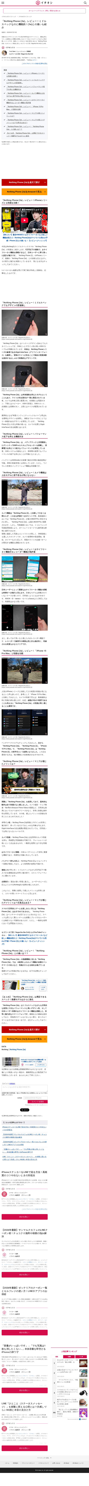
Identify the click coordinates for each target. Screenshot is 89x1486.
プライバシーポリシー (28, 1463)
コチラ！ (34, 60)
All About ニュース (78, 1463)
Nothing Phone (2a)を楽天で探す (24, 182)
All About (66, 1463)
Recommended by (73, 1419)
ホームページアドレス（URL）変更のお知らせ (44, 11)
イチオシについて (43, 1463)
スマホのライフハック (25, 16)
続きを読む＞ (24, 1217)
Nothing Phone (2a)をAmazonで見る (24, 191)
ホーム (7, 1463)
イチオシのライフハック (9, 16)
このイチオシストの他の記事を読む (35, 63)
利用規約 (15, 1463)
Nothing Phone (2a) (18, 1049)
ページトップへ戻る (43, 1458)
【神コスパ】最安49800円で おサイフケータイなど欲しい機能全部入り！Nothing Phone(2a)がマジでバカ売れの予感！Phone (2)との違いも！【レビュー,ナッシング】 (25, 238)
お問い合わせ (56, 1463)
